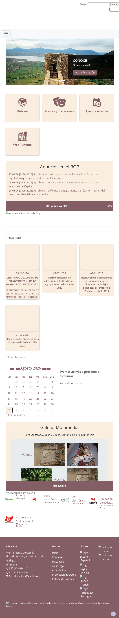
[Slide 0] (57, 80)
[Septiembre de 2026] (48, 368)
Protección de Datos (64, 574)
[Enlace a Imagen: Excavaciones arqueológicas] (49, 454)
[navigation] (99, 4)
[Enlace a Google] (83, 4)
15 (45, 393)
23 (52, 398)
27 (30, 404)
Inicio (55, 553)
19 (23, 398)
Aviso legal (58, 566)
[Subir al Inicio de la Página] (113, 613)
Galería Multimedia (59, 427)
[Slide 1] (63, 80)
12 (23, 393)
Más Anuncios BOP (57, 206)
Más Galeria (59, 486)
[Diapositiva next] (106, 62)
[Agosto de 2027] (44, 368)
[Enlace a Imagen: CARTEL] (26, 454)
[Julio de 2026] (18, 368)
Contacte (57, 557)
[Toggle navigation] (6, 33)
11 (16, 393)
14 (37, 393)
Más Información (85, 72)
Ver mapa (11, 564)
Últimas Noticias (15, 357)
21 (37, 398)
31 (9, 410)
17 (9, 398)
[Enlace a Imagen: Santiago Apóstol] (82, 454)
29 (45, 404)
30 (52, 404)
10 (9, 393)
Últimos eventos (15, 415)
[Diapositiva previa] (14, 62)
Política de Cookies (63, 579)
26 (23, 404)
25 (16, 404)
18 (16, 398)
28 (37, 404)
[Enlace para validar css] (106, 549)
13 (30, 393)
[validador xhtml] (106, 557)
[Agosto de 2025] (12, 368)
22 (45, 398)
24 (9, 404)
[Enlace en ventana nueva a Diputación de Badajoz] (17, 603)
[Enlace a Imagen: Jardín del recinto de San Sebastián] (36, 479)
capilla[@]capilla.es (28, 576)
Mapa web (58, 561)
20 (30, 398)
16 (52, 393)
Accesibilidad (59, 570)
